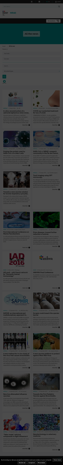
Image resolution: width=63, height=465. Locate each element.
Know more (57, 460)
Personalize (41, 463)
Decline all (22, 463)
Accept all (31, 463)
